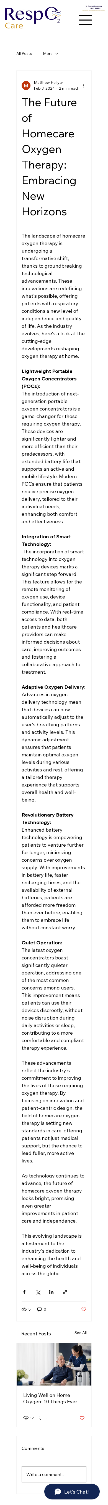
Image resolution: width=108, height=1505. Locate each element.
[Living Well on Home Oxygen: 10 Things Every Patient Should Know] (54, 1364)
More (48, 53)
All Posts (24, 53)
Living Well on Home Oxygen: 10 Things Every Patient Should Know (51, 1398)
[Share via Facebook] (24, 1292)
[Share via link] (65, 1292)
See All (80, 1332)
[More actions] (83, 85)
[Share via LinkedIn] (51, 1292)
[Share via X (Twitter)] (37, 1292)
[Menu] (85, 20)
